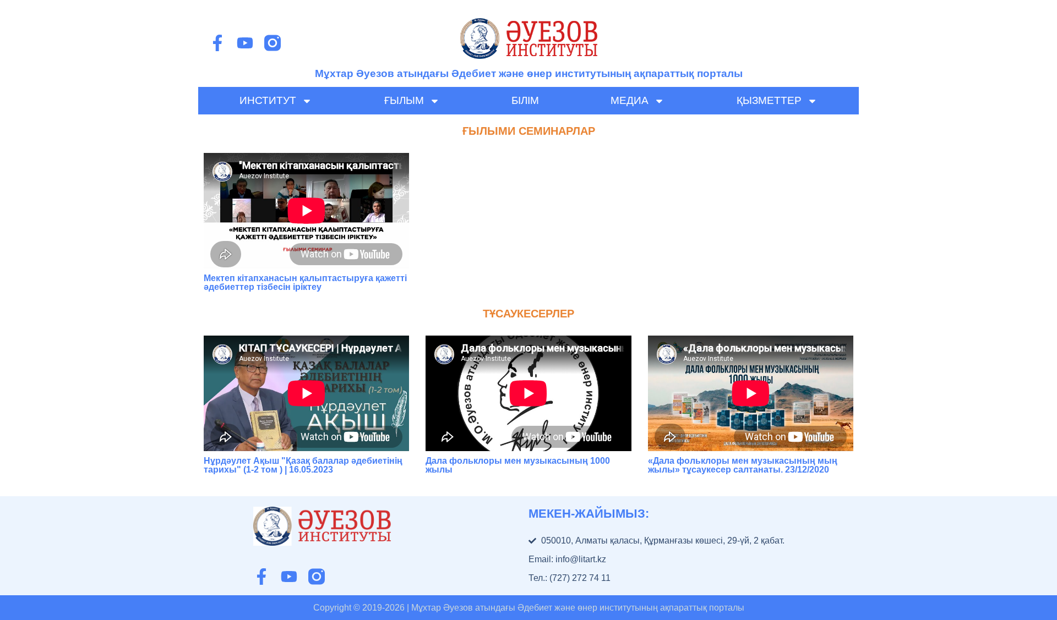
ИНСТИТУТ (267, 100)
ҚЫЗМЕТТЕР (769, 100)
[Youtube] (245, 43)
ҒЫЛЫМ (404, 100)
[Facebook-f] (217, 43)
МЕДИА (630, 100)
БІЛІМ (525, 100)
